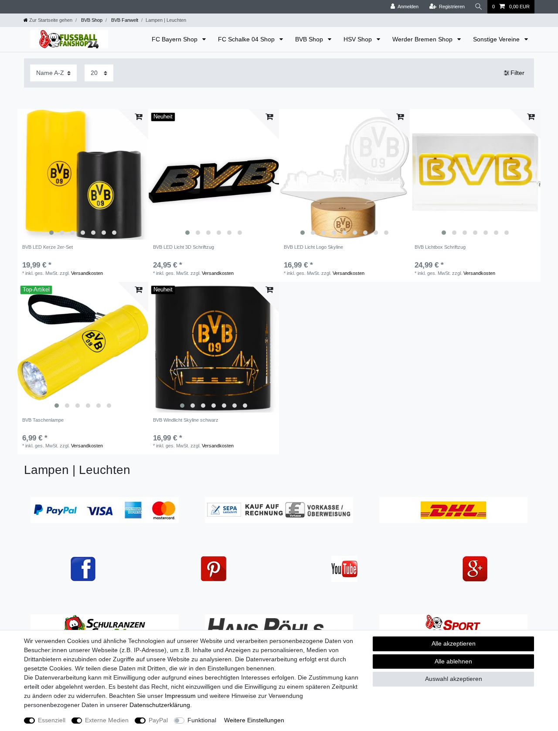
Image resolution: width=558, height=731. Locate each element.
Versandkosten (87, 273)
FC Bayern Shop (175, 39)
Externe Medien (107, 720)
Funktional (201, 720)
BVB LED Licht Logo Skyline (313, 247)
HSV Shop (359, 39)
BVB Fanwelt (124, 20)
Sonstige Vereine (497, 39)
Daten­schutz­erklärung (159, 704)
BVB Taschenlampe (43, 420)
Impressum (180, 695)
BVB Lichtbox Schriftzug (440, 247)
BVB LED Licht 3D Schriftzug (183, 247)
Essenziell (51, 720)
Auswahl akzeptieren (453, 678)
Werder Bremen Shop (423, 39)
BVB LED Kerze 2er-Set (47, 247)
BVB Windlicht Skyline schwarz (185, 420)
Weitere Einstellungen (254, 720)
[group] (82, 174)
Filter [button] (517, 72)
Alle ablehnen (453, 661)
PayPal (158, 720)
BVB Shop (91, 20)
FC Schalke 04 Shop (247, 39)
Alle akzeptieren (454, 643)
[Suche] (478, 7)
